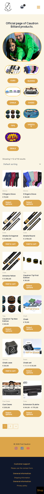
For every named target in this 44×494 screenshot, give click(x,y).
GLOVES (31, 81)
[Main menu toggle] (38, 7)
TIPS (13, 126)
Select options (9, 203)
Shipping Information (22, 478)
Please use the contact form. (22, 468)
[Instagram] (16, 448)
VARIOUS (31, 125)
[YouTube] (28, 448)
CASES (31, 103)
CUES (12, 81)
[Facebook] (22, 448)
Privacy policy (22, 486)
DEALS (13, 148)
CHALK (13, 103)
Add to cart (11, 244)
